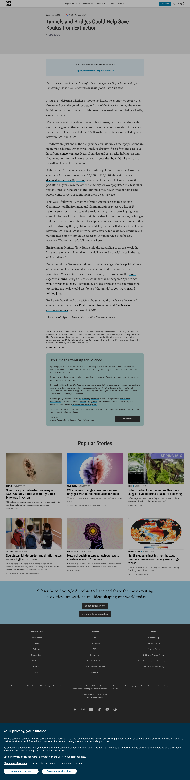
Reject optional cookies (59, 771)
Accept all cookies (21, 771)
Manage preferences (15, 763)
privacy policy (19, 756)
